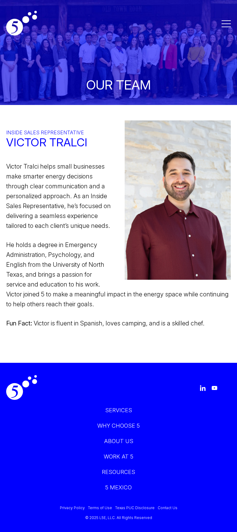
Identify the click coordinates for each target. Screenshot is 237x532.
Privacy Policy (72, 508)
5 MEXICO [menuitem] (118, 487)
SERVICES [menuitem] (118, 410)
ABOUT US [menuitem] (118, 441)
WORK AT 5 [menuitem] (118, 456)
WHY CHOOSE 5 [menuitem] (118, 425)
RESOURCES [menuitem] (118, 472)
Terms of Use (100, 508)
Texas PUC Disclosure (135, 508)
